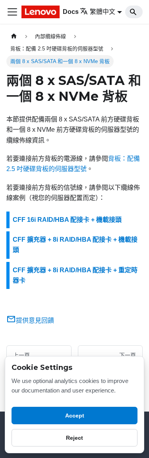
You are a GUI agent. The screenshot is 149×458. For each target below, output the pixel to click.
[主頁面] (13, 36)
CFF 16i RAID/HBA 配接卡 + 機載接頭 (67, 219)
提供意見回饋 (35, 320)
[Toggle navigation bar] (12, 12)
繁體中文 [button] (102, 11)
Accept (74, 415)
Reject (74, 438)
